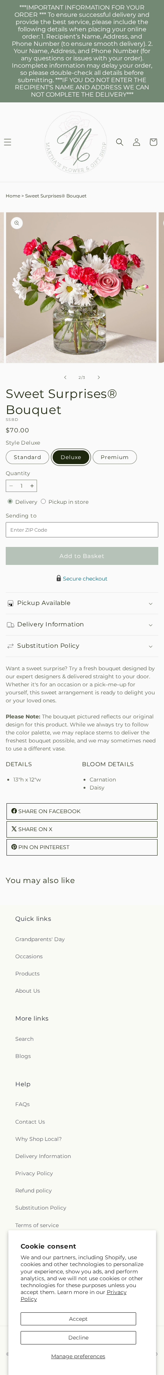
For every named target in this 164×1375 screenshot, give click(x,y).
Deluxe (71, 457)
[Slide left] (65, 377)
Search (24, 1038)
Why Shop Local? (38, 1139)
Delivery (27, 501)
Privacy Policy (34, 1173)
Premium (115, 457)
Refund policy (33, 1190)
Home (13, 196)
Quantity (18, 473)
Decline (78, 1337)
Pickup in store (68, 501)
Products (27, 973)
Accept (78, 1318)
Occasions (29, 956)
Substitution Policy (40, 1207)
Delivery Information (43, 1156)
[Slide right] (98, 377)
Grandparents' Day (40, 939)
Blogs (23, 1056)
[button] (119, 142)
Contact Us (30, 1121)
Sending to (32, 516)
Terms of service (37, 1225)
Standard (27, 457)
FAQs (22, 1104)
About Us (27, 990)
